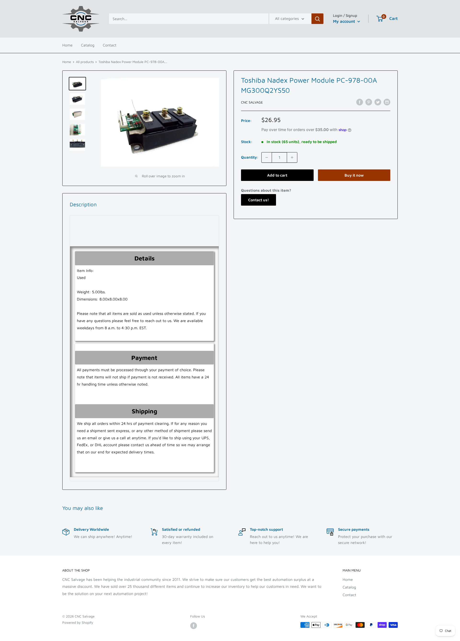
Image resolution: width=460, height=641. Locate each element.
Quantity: (250, 157)
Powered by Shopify (77, 622)
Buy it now (354, 175)
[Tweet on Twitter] (377, 101)
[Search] (317, 18)
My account (344, 21)
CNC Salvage (252, 102)
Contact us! (258, 200)
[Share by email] (387, 101)
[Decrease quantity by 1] (267, 157)
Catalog (87, 45)
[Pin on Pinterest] (368, 101)
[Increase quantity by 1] (292, 157)
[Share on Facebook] (359, 101)
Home (67, 45)
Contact (109, 45)
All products (85, 62)
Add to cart (277, 175)
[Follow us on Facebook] (193, 625)
